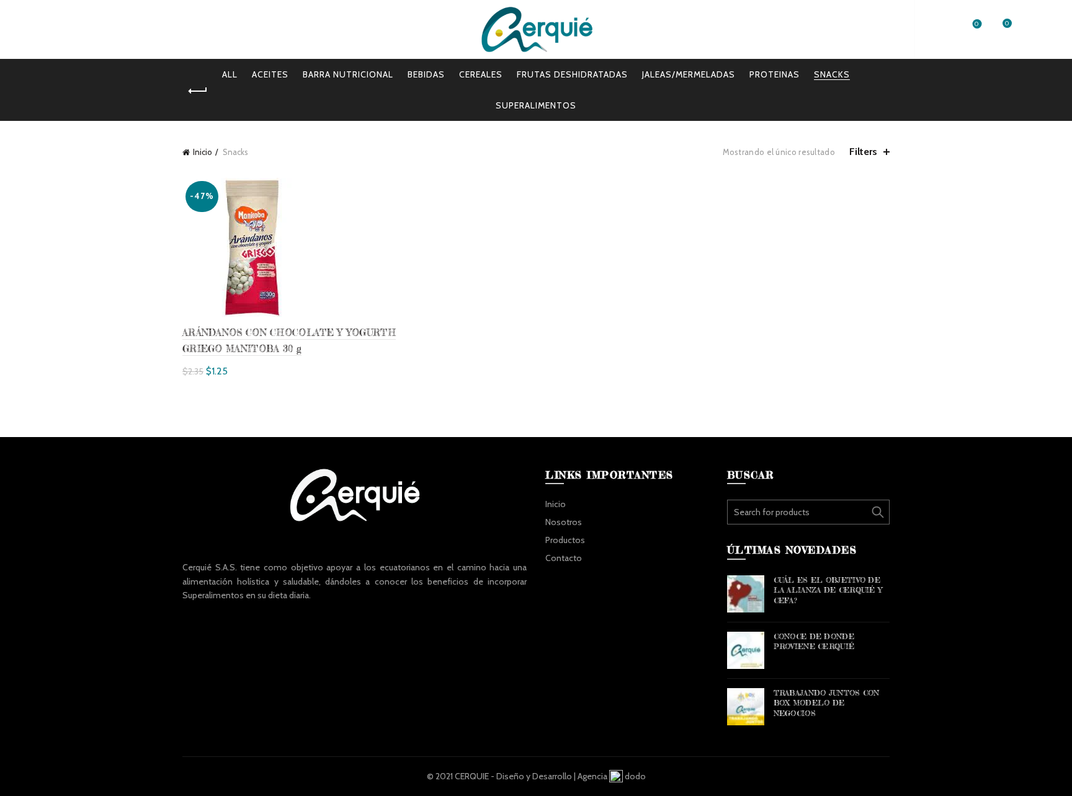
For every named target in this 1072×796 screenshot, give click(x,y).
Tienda (236, 29)
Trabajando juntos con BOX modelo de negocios (827, 703)
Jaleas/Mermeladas (688, 74)
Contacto (563, 558)
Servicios (292, 29)
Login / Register (867, 29)
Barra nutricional (348, 74)
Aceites (270, 74)
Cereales (480, 74)
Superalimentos (536, 105)
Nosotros (106, 29)
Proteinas (774, 74)
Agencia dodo (612, 776)
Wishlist (977, 24)
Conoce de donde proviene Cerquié (814, 642)
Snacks (832, 74)
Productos (175, 29)
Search (877, 512)
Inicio (49, 29)
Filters (863, 151)
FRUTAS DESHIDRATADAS (572, 74)
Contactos (358, 29)
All (230, 74)
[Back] (197, 91)
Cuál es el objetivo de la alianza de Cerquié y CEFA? (828, 590)
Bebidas (426, 74)
